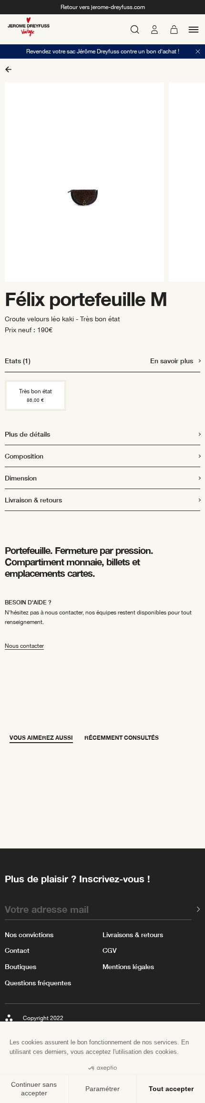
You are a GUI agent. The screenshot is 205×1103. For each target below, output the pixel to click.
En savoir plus (171, 361)
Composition (24, 456)
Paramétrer (102, 1089)
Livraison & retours (33, 500)
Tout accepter (171, 1089)
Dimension (21, 478)
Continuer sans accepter (34, 1089)
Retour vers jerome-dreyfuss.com (103, 7)
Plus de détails (27, 434)
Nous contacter (24, 646)
